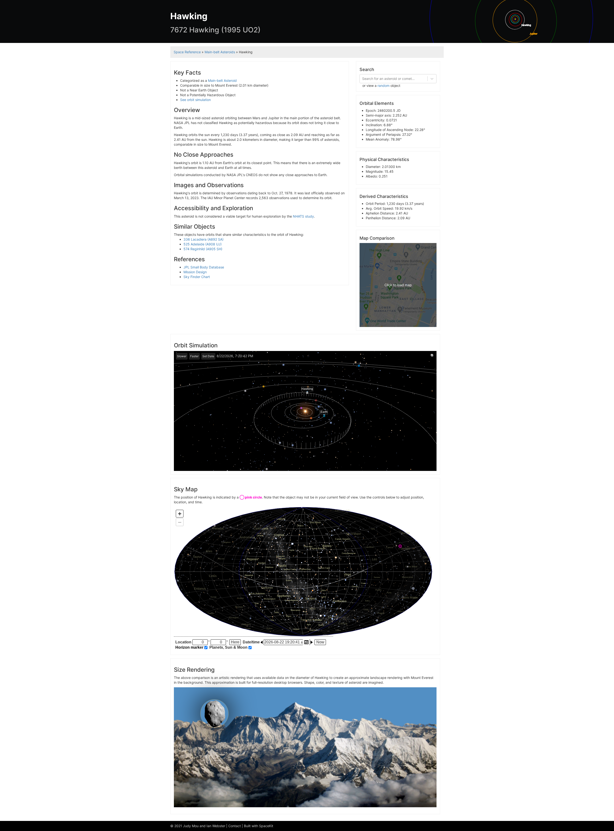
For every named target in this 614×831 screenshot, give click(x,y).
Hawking (307, 389)
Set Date (208, 356)
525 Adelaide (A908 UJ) (202, 244)
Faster (194, 356)
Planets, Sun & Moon (228, 647)
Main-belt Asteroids (220, 52)
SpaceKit (266, 826)
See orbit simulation (195, 100)
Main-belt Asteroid (222, 80)
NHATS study (303, 216)
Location (183, 642)
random (384, 85)
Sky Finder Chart (196, 277)
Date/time (251, 642)
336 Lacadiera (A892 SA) (203, 239)
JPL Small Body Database (203, 267)
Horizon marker (189, 647)
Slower (181, 356)
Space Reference (187, 52)
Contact (234, 826)
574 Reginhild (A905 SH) (202, 249)
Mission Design (195, 272)
